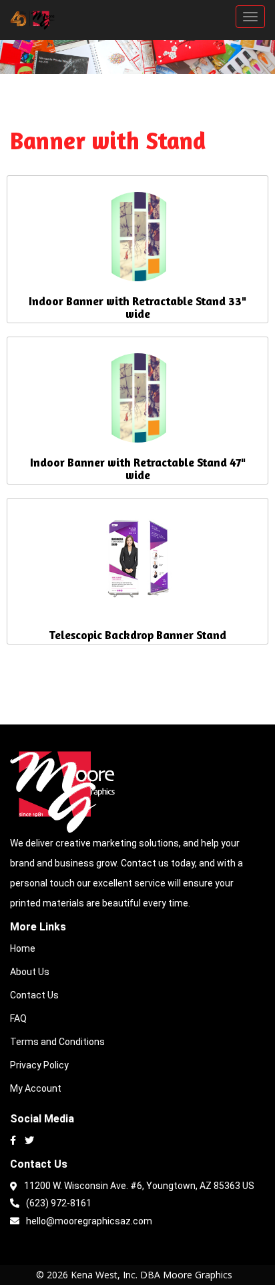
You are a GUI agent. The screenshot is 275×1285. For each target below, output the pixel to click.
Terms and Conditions (57, 1041)
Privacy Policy (39, 1065)
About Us (29, 971)
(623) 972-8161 (58, 1203)
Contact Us (34, 995)
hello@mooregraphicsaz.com (89, 1221)
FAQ (18, 1018)
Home (22, 948)
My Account (35, 1088)
